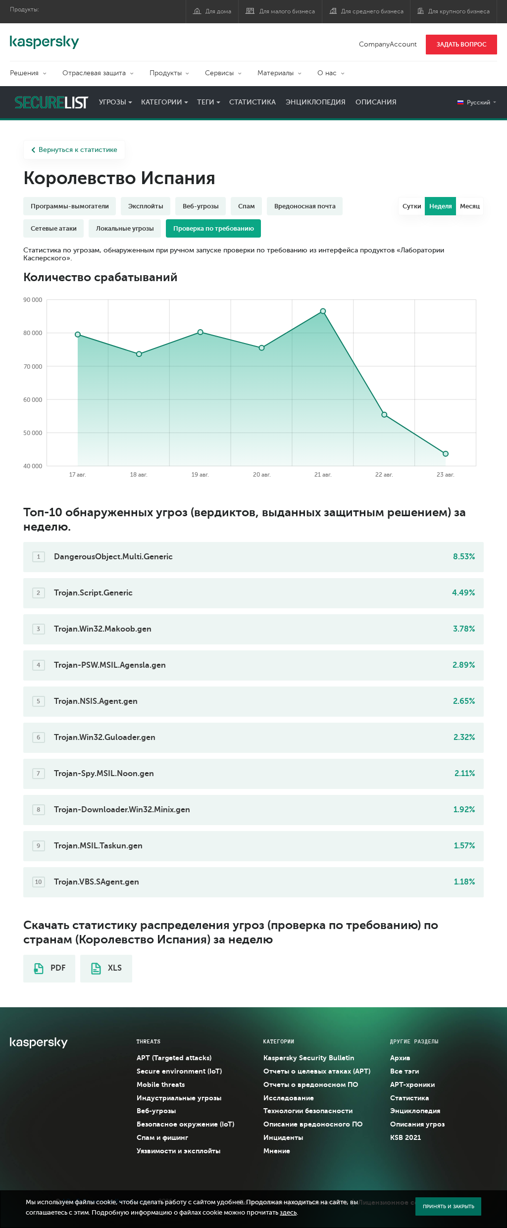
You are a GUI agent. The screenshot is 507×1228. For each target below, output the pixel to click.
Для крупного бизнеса (459, 11)
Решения (24, 73)
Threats (149, 1041)
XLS (114, 968)
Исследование (288, 1098)
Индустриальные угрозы (179, 1098)
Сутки (412, 206)
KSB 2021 (405, 1137)
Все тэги (404, 1071)
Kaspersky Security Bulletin (309, 1058)
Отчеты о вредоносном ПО (310, 1084)
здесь (288, 1212)
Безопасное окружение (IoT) (185, 1124)
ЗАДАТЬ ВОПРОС (462, 44)
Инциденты (283, 1137)
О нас (327, 73)
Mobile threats (161, 1084)
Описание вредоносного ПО (313, 1124)
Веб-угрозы (156, 1111)
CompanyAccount (388, 44)
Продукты (166, 73)
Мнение (276, 1151)
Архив (400, 1058)
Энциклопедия (316, 102)
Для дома (218, 11)
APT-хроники (412, 1084)
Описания (376, 102)
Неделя (440, 206)
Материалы (275, 73)
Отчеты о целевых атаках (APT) (316, 1071)
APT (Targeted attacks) (174, 1058)
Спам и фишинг (162, 1137)
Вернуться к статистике (78, 149)
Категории (161, 102)
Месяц (470, 206)
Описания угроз (417, 1124)
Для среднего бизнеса (372, 11)
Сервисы (219, 73)
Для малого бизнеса (287, 11)
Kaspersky (44, 37)
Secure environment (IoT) (179, 1071)
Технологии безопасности (308, 1111)
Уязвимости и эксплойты (178, 1151)
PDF (57, 968)
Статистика (252, 102)
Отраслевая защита (94, 73)
